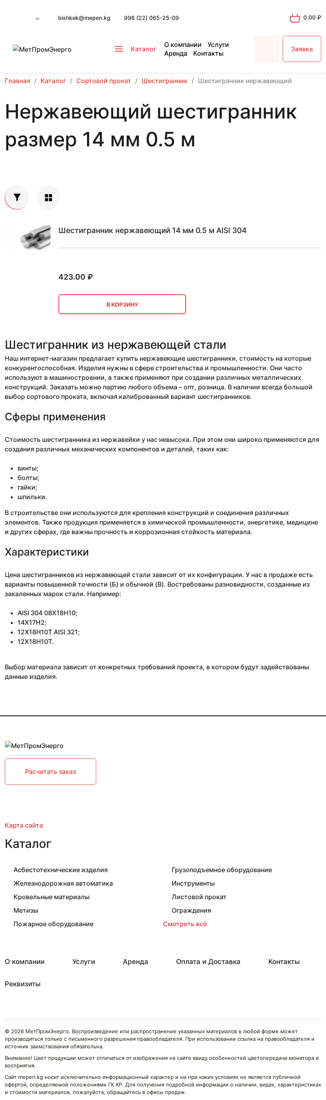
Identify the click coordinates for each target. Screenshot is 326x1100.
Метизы (26, 910)
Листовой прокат (199, 897)
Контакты (208, 53)
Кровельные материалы (51, 897)
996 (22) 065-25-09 (151, 17)
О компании (183, 45)
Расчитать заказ (50, 771)
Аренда (175, 53)
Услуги (218, 45)
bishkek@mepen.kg (84, 17)
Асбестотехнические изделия (61, 870)
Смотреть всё (185, 924)
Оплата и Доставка (208, 962)
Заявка (302, 49)
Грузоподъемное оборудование (222, 870)
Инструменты (193, 883)
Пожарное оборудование (53, 924)
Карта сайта (24, 825)
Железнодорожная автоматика (63, 883)
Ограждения (191, 910)
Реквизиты (23, 984)
